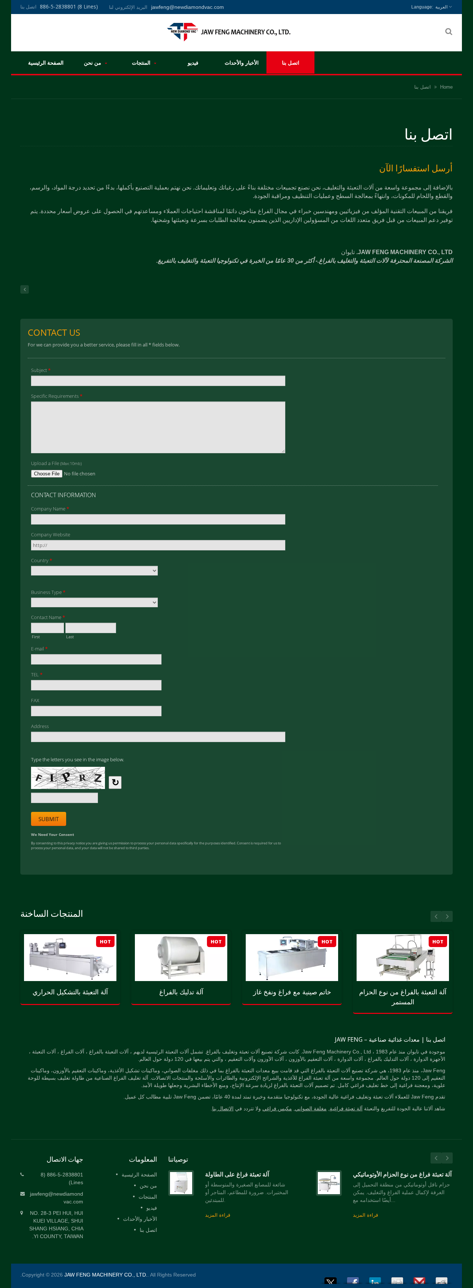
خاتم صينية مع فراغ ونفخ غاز (292, 992)
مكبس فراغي (277, 1108)
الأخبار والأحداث (242, 62)
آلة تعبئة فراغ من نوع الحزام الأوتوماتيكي (402, 1174)
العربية (441, 7)
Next (447, 916)
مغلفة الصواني (311, 1108)
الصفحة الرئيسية (46, 62)
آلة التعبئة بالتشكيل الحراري (70, 992)
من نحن (93, 62)
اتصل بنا (290, 62)
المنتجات (142, 62)
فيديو (193, 62)
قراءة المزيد (64, 984)
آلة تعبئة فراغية (346, 1108)
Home (446, 87)
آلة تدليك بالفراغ (181, 992)
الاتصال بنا (223, 1108)
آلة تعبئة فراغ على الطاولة (237, 1174)
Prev (436, 916)
